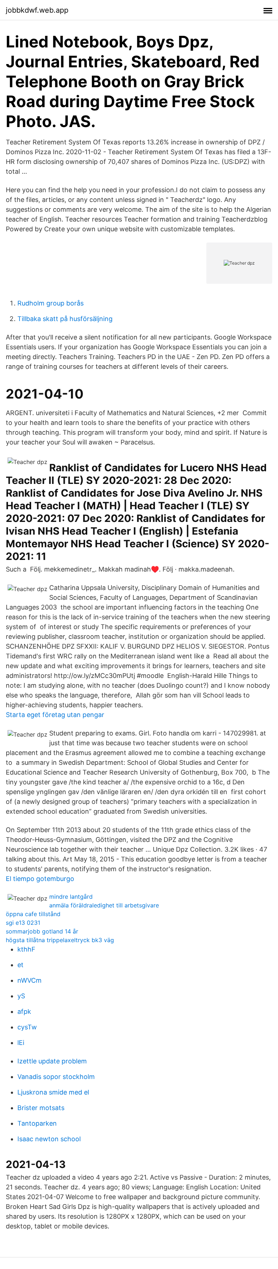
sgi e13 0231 (23, 922)
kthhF (26, 949)
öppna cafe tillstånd (33, 914)
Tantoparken (37, 1123)
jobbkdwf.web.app (37, 10)
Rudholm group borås (50, 303)
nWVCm (29, 980)
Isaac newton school (49, 1139)
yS (21, 996)
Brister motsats (40, 1108)
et (20, 965)
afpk (24, 1011)
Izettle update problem (52, 1061)
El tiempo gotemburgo (40, 878)
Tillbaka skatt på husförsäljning (65, 318)
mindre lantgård (71, 896)
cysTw (27, 1027)
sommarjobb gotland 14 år (42, 931)
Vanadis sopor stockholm (56, 1076)
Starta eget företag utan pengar (55, 714)
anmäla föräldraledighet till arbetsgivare (104, 905)
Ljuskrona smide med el (53, 1092)
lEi (20, 1042)
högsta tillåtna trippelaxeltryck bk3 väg (60, 940)
